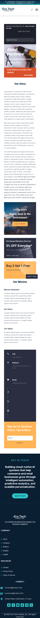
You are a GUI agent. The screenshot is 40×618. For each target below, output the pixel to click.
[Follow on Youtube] (18, 605)
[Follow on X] (20, 401)
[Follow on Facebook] (20, 392)
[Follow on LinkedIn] (9, 605)
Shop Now (31, 276)
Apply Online (12, 255)
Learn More (20, 224)
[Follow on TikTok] (22, 605)
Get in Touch (20, 496)
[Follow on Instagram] (20, 410)
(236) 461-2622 (24, 31)
